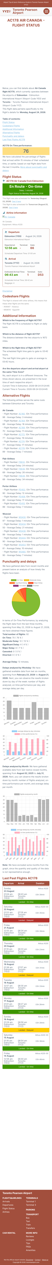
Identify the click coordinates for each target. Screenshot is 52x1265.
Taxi (28, 1221)
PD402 (22, 489)
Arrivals (6, 1201)
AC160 (22, 413)
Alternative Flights (11, 132)
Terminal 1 (31, 1201)
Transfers (30, 1228)
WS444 (22, 538)
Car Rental (9, 1233)
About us (45, 1260)
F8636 (22, 469)
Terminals (32, 1198)
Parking (30, 1209)
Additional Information (13, 129)
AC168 (22, 427)
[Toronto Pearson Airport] (7, 11)
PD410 (22, 503)
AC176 (22, 448)
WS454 (22, 545)
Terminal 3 (31, 1205)
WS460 (22, 551)
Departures (8, 1205)
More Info (31, 1233)
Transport (32, 1214)
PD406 (22, 496)
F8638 (22, 476)
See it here (16, 201)
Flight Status (9, 122)
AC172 (22, 434)
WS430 (22, 517)
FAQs (28, 1246)
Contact (38, 1260)
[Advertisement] (26, 58)
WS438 (22, 531)
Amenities (30, 1250)
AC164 (22, 420)
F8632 (22, 462)
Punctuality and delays (13, 136)
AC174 (21, 441)
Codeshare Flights (11, 125)
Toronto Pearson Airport (25, 11)
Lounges (30, 1239)
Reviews (30, 1236)
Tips (28, 1243)
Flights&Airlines (12, 1198)
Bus (27, 1218)
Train (28, 1224)
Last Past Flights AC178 (14, 139)
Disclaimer (29, 1260)
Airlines (6, 1212)
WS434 (22, 524)
